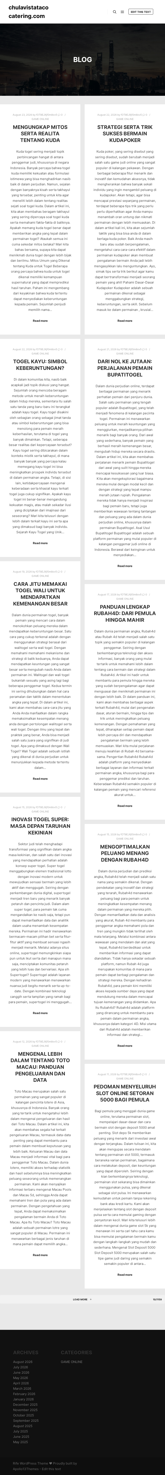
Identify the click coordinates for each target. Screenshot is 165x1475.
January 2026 (23, 1399)
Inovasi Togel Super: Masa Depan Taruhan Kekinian (40, 826)
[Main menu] (122, 12)
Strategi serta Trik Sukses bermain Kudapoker (125, 133)
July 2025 (20, 1431)
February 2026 (24, 1394)
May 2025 (20, 1442)
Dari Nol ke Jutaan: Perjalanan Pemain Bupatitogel (124, 368)
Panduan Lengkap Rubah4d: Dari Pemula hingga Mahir (125, 613)
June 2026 (21, 1372)
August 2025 (22, 1426)
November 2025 (25, 1410)
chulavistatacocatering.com (29, 11)
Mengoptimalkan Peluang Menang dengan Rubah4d (125, 853)
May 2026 (20, 1378)
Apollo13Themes (26, 1469)
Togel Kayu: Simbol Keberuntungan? (40, 364)
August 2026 (22, 1362)
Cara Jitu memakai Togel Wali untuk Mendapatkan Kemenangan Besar (40, 594)
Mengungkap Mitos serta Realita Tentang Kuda (40, 133)
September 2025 (26, 1421)
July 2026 (20, 1367)
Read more (40, 320)
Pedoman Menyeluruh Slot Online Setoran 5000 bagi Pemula (125, 1093)
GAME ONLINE (40, 119)
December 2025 (25, 1405)
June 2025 (21, 1437)
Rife (16, 1463)
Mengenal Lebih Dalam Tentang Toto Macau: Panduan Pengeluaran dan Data (40, 1067)
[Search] (115, 12)
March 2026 (22, 1388)
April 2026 (21, 1383)
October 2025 (23, 1415)
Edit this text (141, 11)
